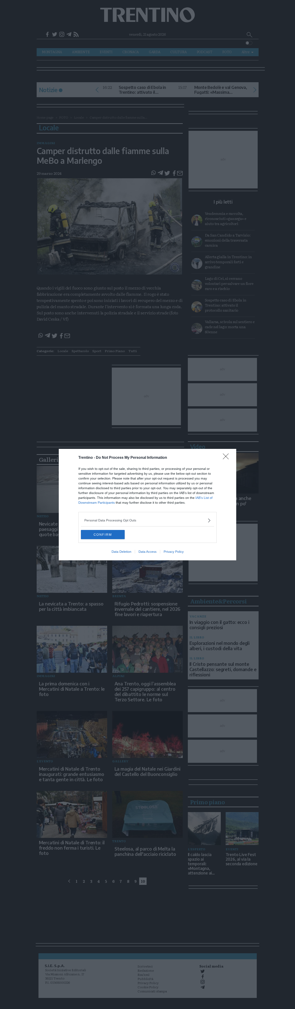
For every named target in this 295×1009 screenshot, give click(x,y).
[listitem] (147, 520)
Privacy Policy (174, 551)
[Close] (227, 457)
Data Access (147, 551)
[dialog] (147, 504)
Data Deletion (121, 551)
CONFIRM (103, 534)
